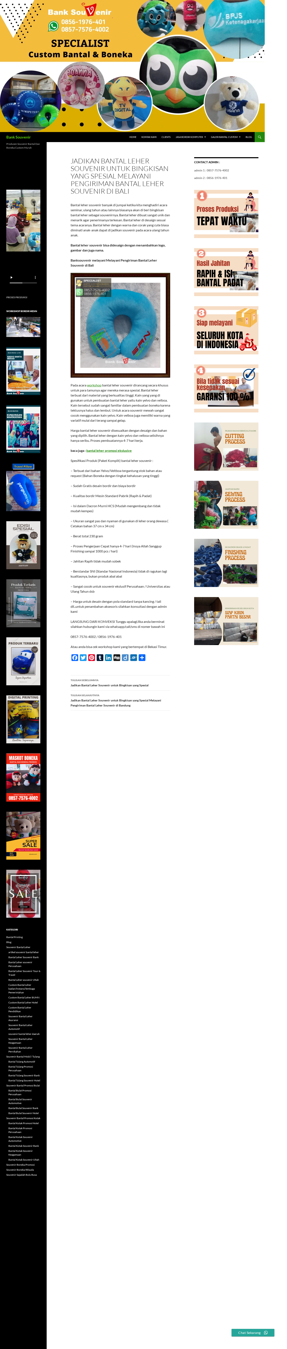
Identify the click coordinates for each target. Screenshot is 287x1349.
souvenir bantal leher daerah (24, 1033)
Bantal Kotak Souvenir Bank (23, 1145)
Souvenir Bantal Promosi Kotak (23, 1118)
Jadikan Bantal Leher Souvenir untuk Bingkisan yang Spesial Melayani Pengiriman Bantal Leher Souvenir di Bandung (116, 700)
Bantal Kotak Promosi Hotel (23, 1123)
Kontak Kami (149, 137)
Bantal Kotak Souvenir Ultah (23, 1159)
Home (132, 137)
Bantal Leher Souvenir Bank (23, 957)
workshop (94, 385)
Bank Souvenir (18, 137)
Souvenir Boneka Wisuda (20, 1169)
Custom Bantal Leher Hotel (23, 1002)
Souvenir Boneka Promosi (20, 1164)
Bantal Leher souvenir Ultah (23, 979)
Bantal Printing (14, 937)
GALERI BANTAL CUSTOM (224, 137)
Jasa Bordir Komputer (189, 137)
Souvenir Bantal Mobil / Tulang (23, 1056)
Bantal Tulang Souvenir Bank (24, 1075)
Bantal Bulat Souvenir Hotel (23, 1113)
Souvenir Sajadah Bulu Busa (21, 1174)
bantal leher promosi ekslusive (109, 450)
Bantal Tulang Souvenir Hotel (24, 1080)
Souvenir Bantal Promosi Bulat (23, 1085)
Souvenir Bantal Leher (18, 947)
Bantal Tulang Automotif (21, 1061)
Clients (166, 137)
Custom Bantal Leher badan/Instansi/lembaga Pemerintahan (21, 988)
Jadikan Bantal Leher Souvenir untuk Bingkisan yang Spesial (110, 683)
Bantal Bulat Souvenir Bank (23, 1108)
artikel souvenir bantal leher (23, 952)
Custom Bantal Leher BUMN (23, 997)
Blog (249, 137)
